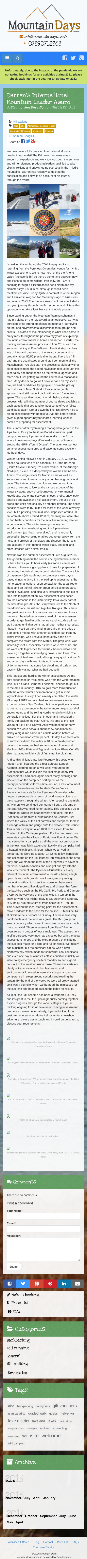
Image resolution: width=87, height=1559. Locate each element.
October (31, 1516)
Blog (36, 1542)
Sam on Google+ (23, 136)
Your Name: (15, 1210)
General (13, 1356)
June (72, 1516)
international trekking (20, 131)
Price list (19, 1302)
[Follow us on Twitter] (73, 58)
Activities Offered (19, 1542)
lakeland (38, 1421)
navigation (65, 1421)
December (14, 1516)
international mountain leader (41, 126)
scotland (45, 1428)
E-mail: (12, 1223)
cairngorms (43, 1406)
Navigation (17, 1373)
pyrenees (37, 131)
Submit (13, 1266)
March (10, 1481)
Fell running (18, 1348)
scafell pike (32, 1429)
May (10, 1522)
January (49, 1498)
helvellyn (67, 1413)
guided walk (37, 1413)
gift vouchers (65, 1405)
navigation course (16, 1429)
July (27, 1498)
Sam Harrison (64, 1557)
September (48, 1516)
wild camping (16, 1443)
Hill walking (20, 121)
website (30, 1435)
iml (22, 126)
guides (53, 1413)
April (36, 1498)
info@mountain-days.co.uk (45, 36)
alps (16, 126)
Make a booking (24, 1294)
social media (13, 1437)
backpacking (25, 1406)
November (13, 1498)
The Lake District (43, 1547)
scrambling (60, 1428)
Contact (48, 1542)
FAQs (16, 1311)
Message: (14, 1235)
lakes (52, 1421)
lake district (18, 1421)
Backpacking (18, 1340)
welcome (51, 1435)
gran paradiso (16, 1413)
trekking (49, 131)
